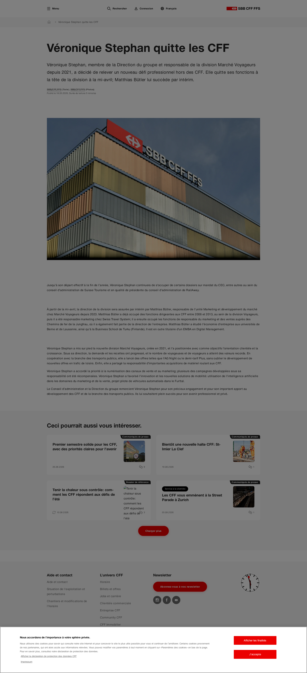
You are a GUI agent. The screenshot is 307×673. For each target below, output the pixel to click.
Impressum (26, 661)
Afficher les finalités (255, 640)
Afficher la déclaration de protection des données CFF (49, 656)
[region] (153, 650)
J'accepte (255, 654)
